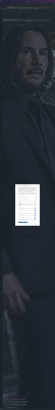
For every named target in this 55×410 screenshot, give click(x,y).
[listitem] (27, 196)
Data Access (27, 224)
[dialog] (27, 205)
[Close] (38, 185)
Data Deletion (24, 224)
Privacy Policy (31, 224)
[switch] (35, 197)
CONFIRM (23, 222)
